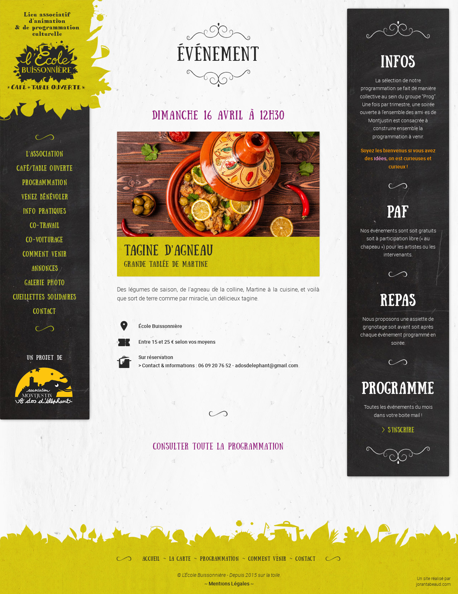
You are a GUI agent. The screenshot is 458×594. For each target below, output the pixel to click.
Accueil (151, 559)
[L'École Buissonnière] (44, 60)
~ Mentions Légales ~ (229, 583)
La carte (180, 559)
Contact (305, 559)
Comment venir (267, 559)
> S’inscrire (398, 430)
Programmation (219, 559)
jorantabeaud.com (433, 584)
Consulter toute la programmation (218, 446)
